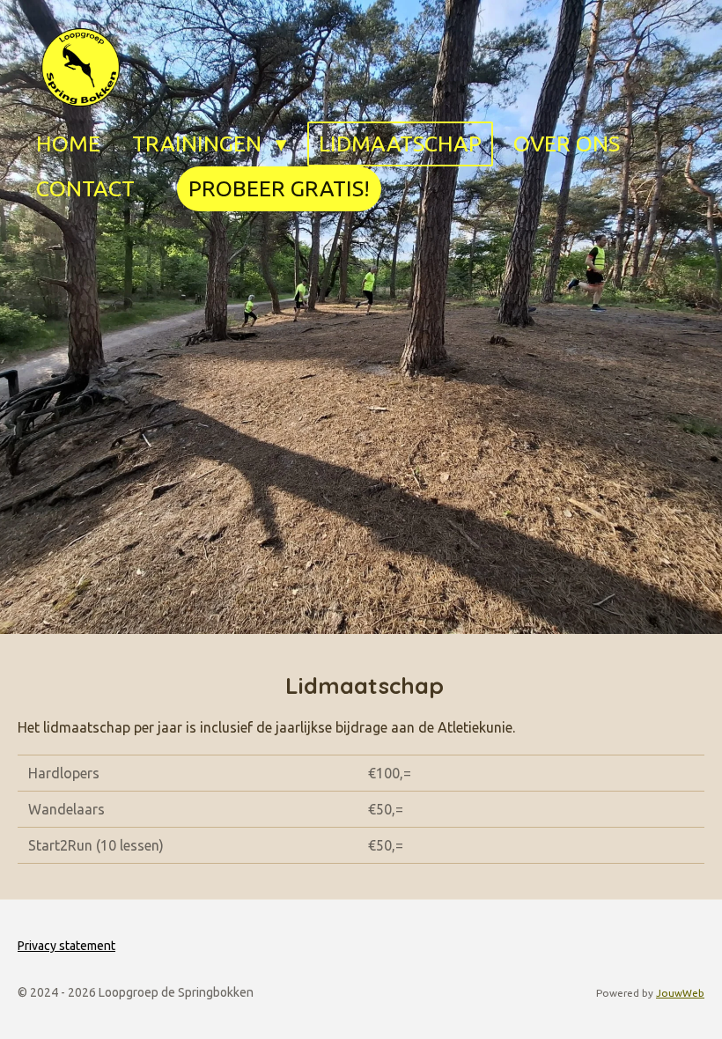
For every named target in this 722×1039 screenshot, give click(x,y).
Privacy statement (66, 946)
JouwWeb (680, 992)
